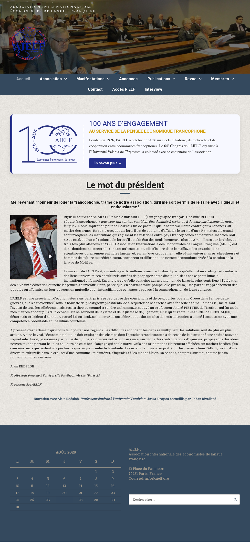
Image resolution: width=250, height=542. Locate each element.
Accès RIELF (123, 89)
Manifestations (90, 79)
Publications (158, 79)
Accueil (23, 79)
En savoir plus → (108, 163)
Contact (95, 89)
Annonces (128, 79)
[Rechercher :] (184, 499)
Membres (220, 79)
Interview (153, 89)
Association (51, 79)
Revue (191, 79)
